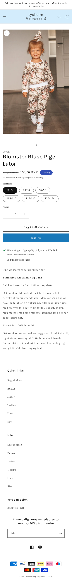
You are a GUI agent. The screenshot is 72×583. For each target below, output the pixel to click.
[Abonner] (60, 533)
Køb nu (36, 237)
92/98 (42, 190)
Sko (9, 421)
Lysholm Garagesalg (32, 576)
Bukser (11, 388)
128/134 (50, 198)
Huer (10, 413)
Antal (6, 206)
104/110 (11, 198)
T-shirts (11, 405)
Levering (20, 178)
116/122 (30, 198)
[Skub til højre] (44, 145)
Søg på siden (14, 380)
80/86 (26, 190)
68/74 (10, 190)
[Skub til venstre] (28, 145)
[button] (5, 16)
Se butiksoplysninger (18, 259)
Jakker (11, 397)
